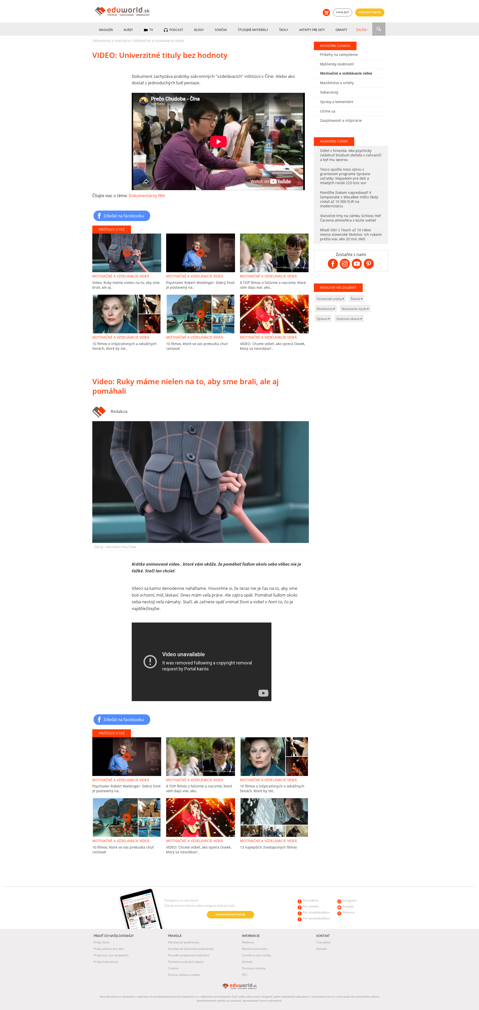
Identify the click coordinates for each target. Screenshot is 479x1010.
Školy (283, 30)
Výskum (322, 319)
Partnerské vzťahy (330, 299)
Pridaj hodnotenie (106, 962)
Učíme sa (327, 111)
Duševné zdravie (348, 319)
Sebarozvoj (329, 92)
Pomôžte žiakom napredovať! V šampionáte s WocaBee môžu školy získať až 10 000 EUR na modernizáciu (349, 199)
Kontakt (247, 962)
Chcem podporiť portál (230, 914)
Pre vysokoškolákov (316, 918)
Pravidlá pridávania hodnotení (188, 955)
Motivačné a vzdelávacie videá (159, 40)
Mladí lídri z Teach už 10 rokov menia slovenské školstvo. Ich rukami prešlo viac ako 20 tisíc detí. (351, 234)
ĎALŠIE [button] (361, 30)
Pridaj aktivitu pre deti (109, 949)
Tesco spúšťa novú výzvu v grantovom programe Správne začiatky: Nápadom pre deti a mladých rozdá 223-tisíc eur (345, 176)
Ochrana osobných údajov (186, 962)
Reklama (248, 942)
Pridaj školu (102, 942)
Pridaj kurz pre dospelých (111, 955)
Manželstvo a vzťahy (337, 82)
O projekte (323, 942)
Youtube (348, 906)
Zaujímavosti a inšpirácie (341, 120)
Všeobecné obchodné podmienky (191, 949)
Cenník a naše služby (256, 955)
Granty (341, 30)
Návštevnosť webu (254, 949)
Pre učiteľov (311, 906)
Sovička (221, 30)
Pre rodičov (311, 900)
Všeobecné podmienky (183, 942)
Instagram (350, 900)
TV (151, 30)
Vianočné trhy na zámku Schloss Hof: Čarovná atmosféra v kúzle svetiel (350, 218)
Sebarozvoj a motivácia (111, 40)
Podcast (176, 30)
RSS (244, 975)
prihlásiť (342, 12)
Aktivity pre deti (312, 30)
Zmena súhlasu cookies (184, 975)
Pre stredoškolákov (316, 912)
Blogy (199, 30)
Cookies (173, 968)
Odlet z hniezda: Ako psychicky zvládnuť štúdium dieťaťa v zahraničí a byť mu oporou (350, 155)
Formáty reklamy (253, 968)
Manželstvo (325, 309)
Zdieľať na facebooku (124, 216)
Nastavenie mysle (354, 309)
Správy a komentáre (336, 101)
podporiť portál (370, 12)
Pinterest (349, 912)
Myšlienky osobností (337, 64)
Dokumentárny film (147, 195)
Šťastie (356, 299)
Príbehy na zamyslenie (339, 54)
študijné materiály (253, 30)
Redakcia (119, 411)
